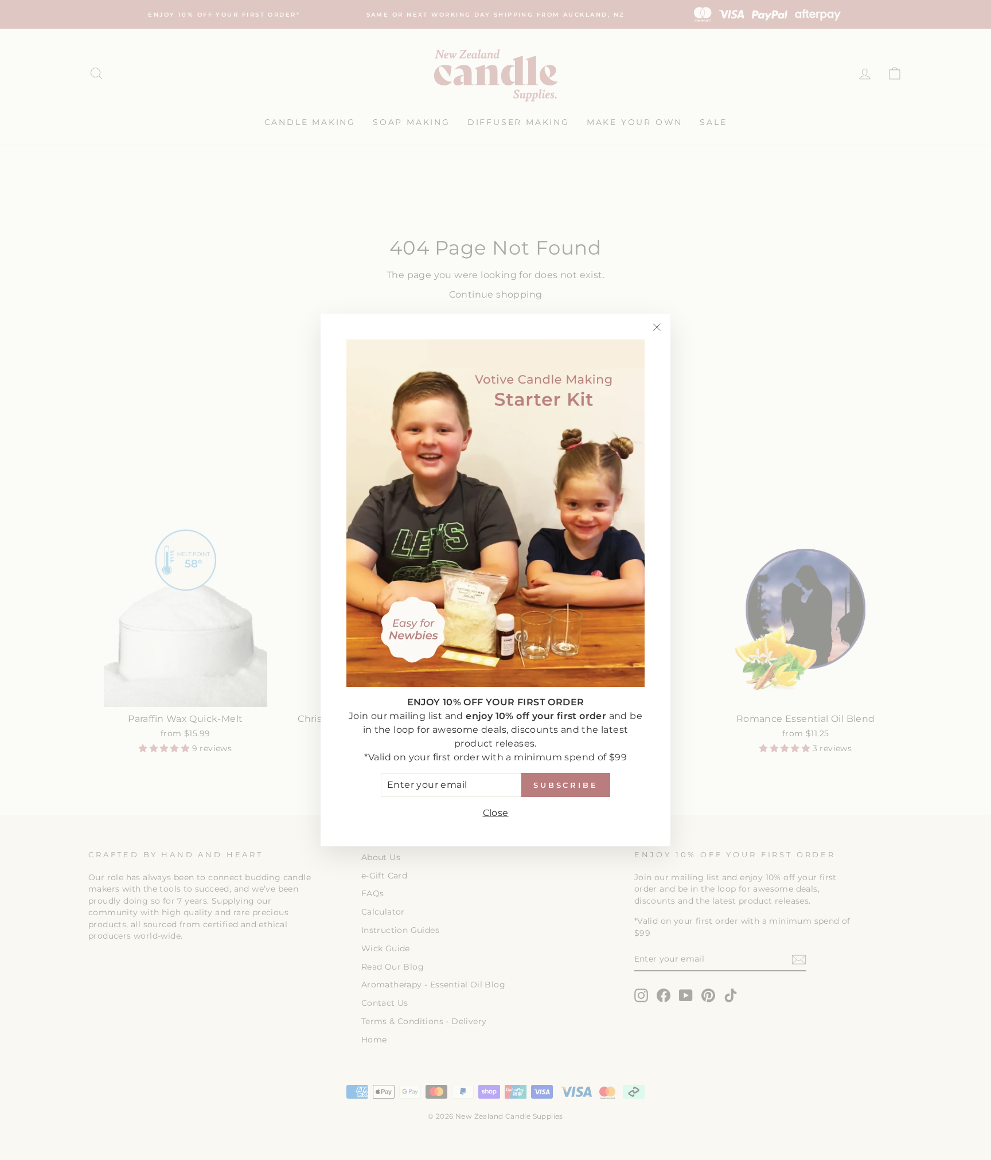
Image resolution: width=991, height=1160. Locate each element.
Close (496, 812)
